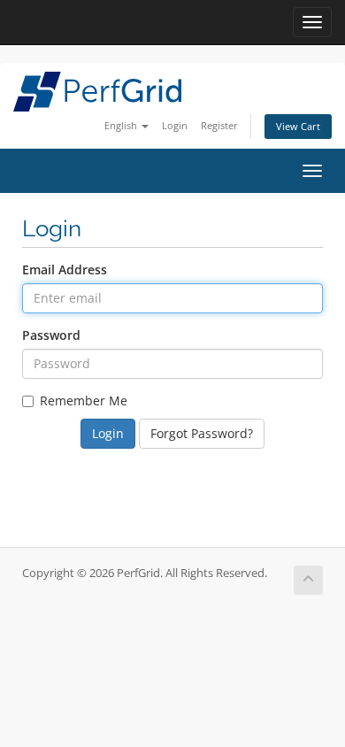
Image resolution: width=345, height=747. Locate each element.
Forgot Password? (201, 433)
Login (175, 125)
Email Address (64, 269)
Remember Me (83, 400)
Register (219, 125)
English (122, 125)
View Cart (298, 126)
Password (51, 335)
